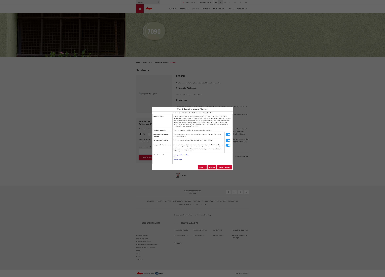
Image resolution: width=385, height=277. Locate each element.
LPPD (175, 157)
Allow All (202, 167)
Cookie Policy (178, 159)
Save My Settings (224, 167)
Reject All (212, 167)
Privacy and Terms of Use (181, 155)
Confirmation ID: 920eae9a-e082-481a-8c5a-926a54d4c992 (192, 113)
